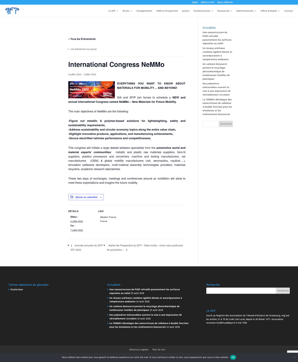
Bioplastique (16, 289)
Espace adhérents (225, 2)
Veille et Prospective (167, 11)
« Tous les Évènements (82, 39)
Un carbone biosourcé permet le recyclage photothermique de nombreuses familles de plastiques (216, 71)
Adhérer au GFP (207, 2)
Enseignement (144, 11)
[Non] (294, 357)
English (195, 2)
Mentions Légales (138, 349)
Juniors (186, 11)
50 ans (125, 11)
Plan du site (158, 349)
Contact (288, 11)
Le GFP (111, 11)
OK (233, 357)
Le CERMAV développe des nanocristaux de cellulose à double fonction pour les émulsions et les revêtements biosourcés (217, 107)
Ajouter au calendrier (86, 197)
